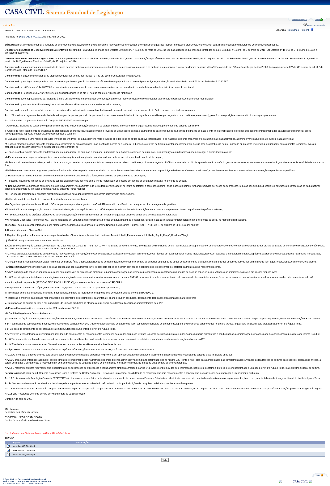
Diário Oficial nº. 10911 (31, 36)
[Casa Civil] (300, 485)
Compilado (293, 30)
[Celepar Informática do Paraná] (280, 482)
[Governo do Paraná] (310, 482)
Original (305, 30)
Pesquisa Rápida (299, 20)
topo (318, 475)
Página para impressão (316, 25)
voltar (317, 20)
